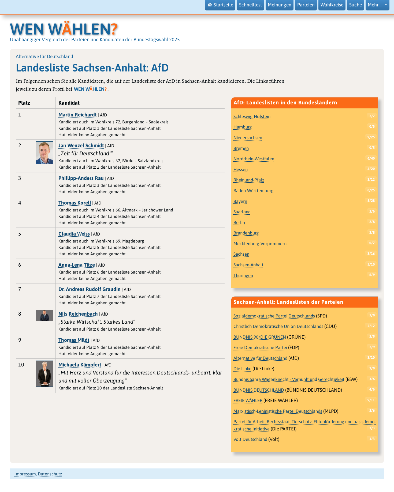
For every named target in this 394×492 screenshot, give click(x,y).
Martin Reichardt (77, 115)
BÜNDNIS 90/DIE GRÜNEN (259, 337)
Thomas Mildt (74, 340)
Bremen (241, 148)
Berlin (239, 222)
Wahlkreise (332, 4)
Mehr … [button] (376, 4)
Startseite (223, 4)
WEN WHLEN (64, 29)
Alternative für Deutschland (260, 358)
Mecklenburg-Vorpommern (260, 243)
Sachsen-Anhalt (248, 264)
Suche (355, 4)
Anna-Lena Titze (76, 265)
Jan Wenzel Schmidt (81, 145)
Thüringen (243, 275)
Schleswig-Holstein (251, 116)
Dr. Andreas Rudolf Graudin (89, 289)
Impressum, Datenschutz (38, 473)
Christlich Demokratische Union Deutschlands (278, 326)
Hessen (240, 169)
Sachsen (241, 254)
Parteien (306, 4)
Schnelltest (250, 4)
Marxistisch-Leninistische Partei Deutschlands (277, 411)
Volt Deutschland (250, 439)
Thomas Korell (74, 203)
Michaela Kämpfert (79, 365)
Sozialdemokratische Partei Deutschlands (274, 316)
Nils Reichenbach (78, 314)
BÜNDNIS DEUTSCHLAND (258, 390)
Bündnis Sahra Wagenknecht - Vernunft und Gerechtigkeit (288, 379)
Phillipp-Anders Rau (81, 178)
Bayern (240, 201)
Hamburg (242, 127)
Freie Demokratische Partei (260, 347)
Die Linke (242, 368)
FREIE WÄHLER (247, 400)
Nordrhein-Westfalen (253, 158)
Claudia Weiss (74, 234)
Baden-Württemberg (253, 190)
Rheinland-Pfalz (248, 180)
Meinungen (279, 4)
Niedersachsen (247, 137)
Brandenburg (246, 233)
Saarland (242, 211)
